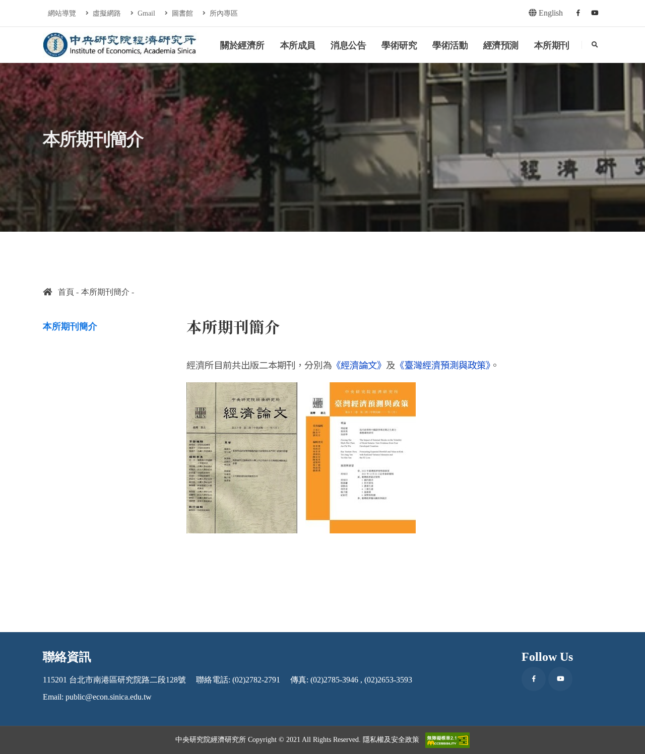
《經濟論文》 (359, 364)
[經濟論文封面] (241, 456)
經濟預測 (501, 45)
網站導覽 (62, 13)
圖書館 (181, 13)
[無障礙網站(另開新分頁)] (447, 740)
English (550, 13)
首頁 (63, 292)
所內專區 (223, 13)
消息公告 (348, 45)
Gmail (145, 13)
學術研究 (399, 45)
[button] (627, 742)
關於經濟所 (242, 45)
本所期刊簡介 (105, 292)
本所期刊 (551, 45)
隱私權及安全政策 (391, 739)
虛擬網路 (106, 13)
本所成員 (297, 45)
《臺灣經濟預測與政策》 (442, 364)
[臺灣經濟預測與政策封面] (360, 456)
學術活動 (450, 45)
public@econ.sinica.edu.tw (109, 697)
